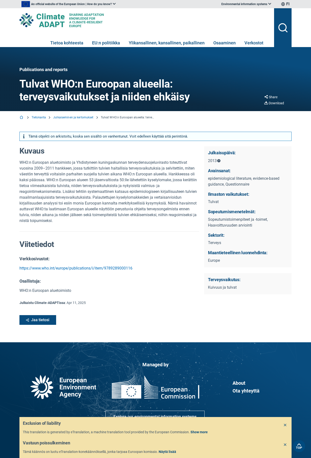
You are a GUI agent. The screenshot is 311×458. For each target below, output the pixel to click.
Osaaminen (224, 42)
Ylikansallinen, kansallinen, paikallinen (167, 42)
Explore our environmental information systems (155, 416)
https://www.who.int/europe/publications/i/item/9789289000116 (75, 268)
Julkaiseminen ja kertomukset (73, 117)
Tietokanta (39, 117)
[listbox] (68, 4)
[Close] (285, 425)
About (239, 383)
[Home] (21, 117)
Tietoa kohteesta (66, 42)
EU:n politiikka (106, 42)
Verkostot (253, 42)
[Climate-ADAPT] (144, 20)
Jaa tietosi (40, 320)
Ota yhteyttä (246, 391)
